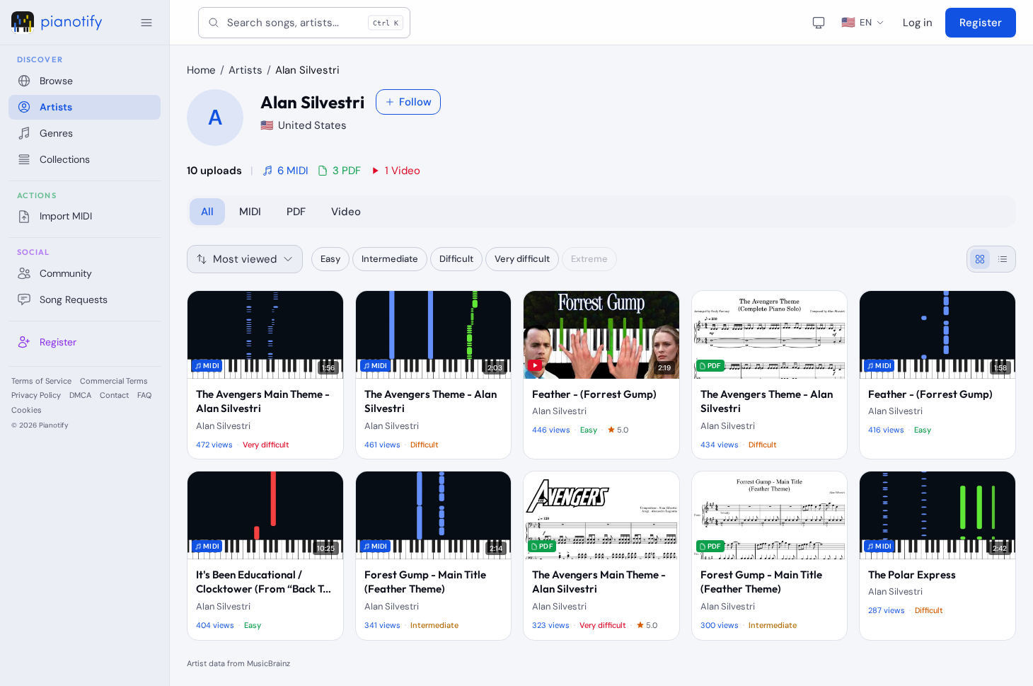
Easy (330, 259)
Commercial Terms (114, 381)
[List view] (1002, 259)
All (207, 212)
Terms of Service (41, 381)
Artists (245, 70)
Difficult (456, 259)
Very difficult (522, 259)
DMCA (80, 395)
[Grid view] (980, 259)
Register (980, 23)
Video (346, 212)
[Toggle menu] (146, 22)
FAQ (144, 395)
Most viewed (245, 259)
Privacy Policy (36, 395)
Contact (114, 395)
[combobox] (304, 22)
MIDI (250, 212)
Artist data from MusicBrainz (238, 663)
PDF (296, 212)
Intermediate (390, 259)
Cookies (26, 410)
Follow (415, 102)
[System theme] (818, 22)
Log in (918, 23)
